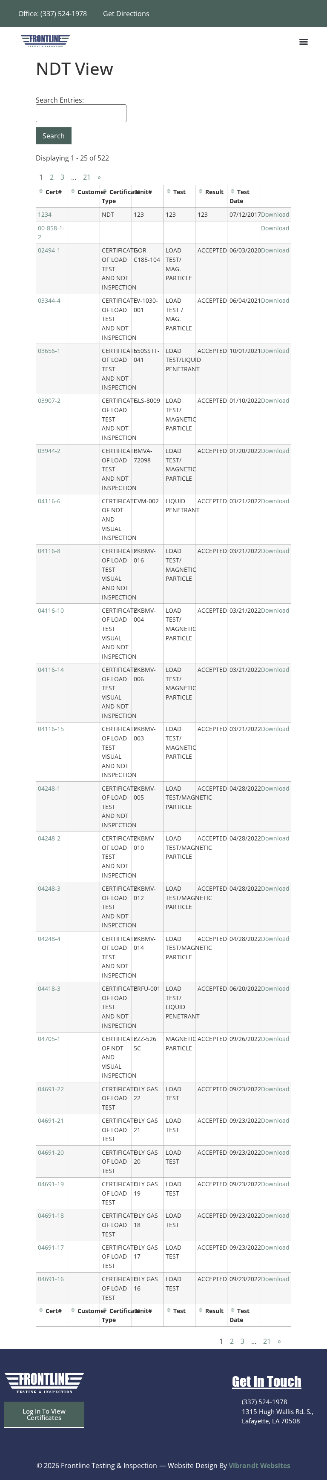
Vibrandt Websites (259, 1465)
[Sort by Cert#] (41, 192)
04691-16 (51, 1279)
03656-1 (49, 351)
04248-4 (49, 939)
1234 (45, 214)
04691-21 (51, 1120)
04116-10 (51, 610)
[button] (304, 41)
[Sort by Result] (201, 192)
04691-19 (51, 1184)
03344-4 (49, 300)
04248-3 (49, 888)
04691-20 (51, 1152)
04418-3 (49, 988)
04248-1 (49, 788)
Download (275, 214)
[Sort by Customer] (73, 192)
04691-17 (51, 1247)
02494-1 (49, 250)
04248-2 (49, 838)
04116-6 (49, 501)
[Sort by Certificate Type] (105, 192)
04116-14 (51, 669)
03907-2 (49, 400)
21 (87, 177)
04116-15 (51, 729)
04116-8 (49, 551)
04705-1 (49, 1039)
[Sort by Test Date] (232, 192)
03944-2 (49, 451)
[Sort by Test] (169, 192)
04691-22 (51, 1089)
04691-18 (51, 1215)
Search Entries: (60, 100)
